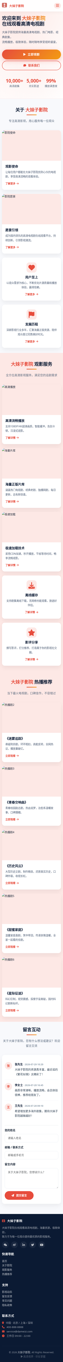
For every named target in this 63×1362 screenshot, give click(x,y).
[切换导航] (57, 5)
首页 (4, 1261)
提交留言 (21, 1195)
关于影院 (7, 1265)
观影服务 (7, 1269)
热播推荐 (7, 1274)
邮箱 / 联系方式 (14, 1147)
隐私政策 (7, 1305)
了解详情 (10, 437)
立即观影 (33, 54)
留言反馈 (7, 1296)
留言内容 (10, 1164)
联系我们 (34, 65)
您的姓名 (10, 1130)
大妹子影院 (16, 6)
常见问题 (7, 1300)
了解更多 (10, 183)
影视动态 (7, 1291)
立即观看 (10, 755)
